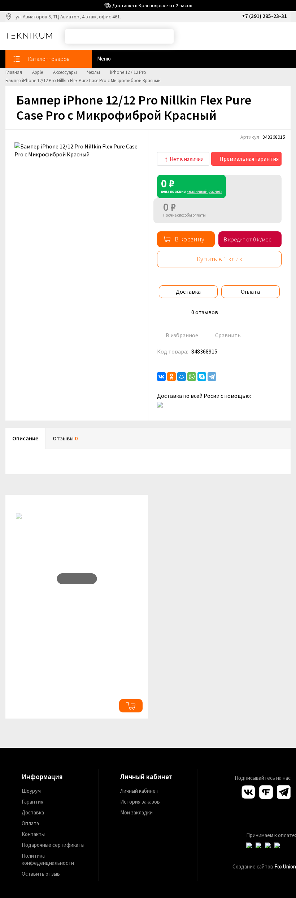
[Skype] (201, 376)
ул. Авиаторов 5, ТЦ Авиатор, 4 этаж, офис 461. (68, 16)
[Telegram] (212, 376)
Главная (13, 72)
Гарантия (32, 801)
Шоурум (31, 790)
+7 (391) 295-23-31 (264, 16)
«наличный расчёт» (204, 191)
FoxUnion (285, 866)
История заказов (140, 801)
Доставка (188, 291)
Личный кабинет (139, 790)
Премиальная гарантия (248, 158)
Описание (25, 438)
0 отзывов (204, 312)
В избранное (181, 335)
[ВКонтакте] (161, 376)
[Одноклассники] (171, 376)
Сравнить (227, 335)
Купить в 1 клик (219, 259)
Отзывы (65, 438)
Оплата (250, 291)
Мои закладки (136, 812)
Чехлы (93, 72)
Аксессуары (65, 72)
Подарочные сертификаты (53, 844)
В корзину (189, 239)
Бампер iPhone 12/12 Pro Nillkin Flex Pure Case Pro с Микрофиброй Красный (83, 80)
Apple (37, 72)
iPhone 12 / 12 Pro (128, 72)
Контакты (33, 834)
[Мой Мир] (181, 376)
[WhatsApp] (191, 376)
